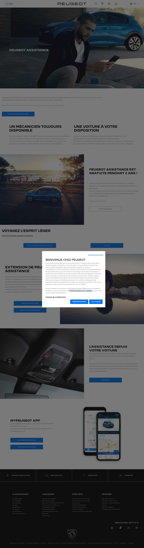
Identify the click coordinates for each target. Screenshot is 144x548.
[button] (96, 255)
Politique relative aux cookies (81, 290)
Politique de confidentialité (56, 297)
